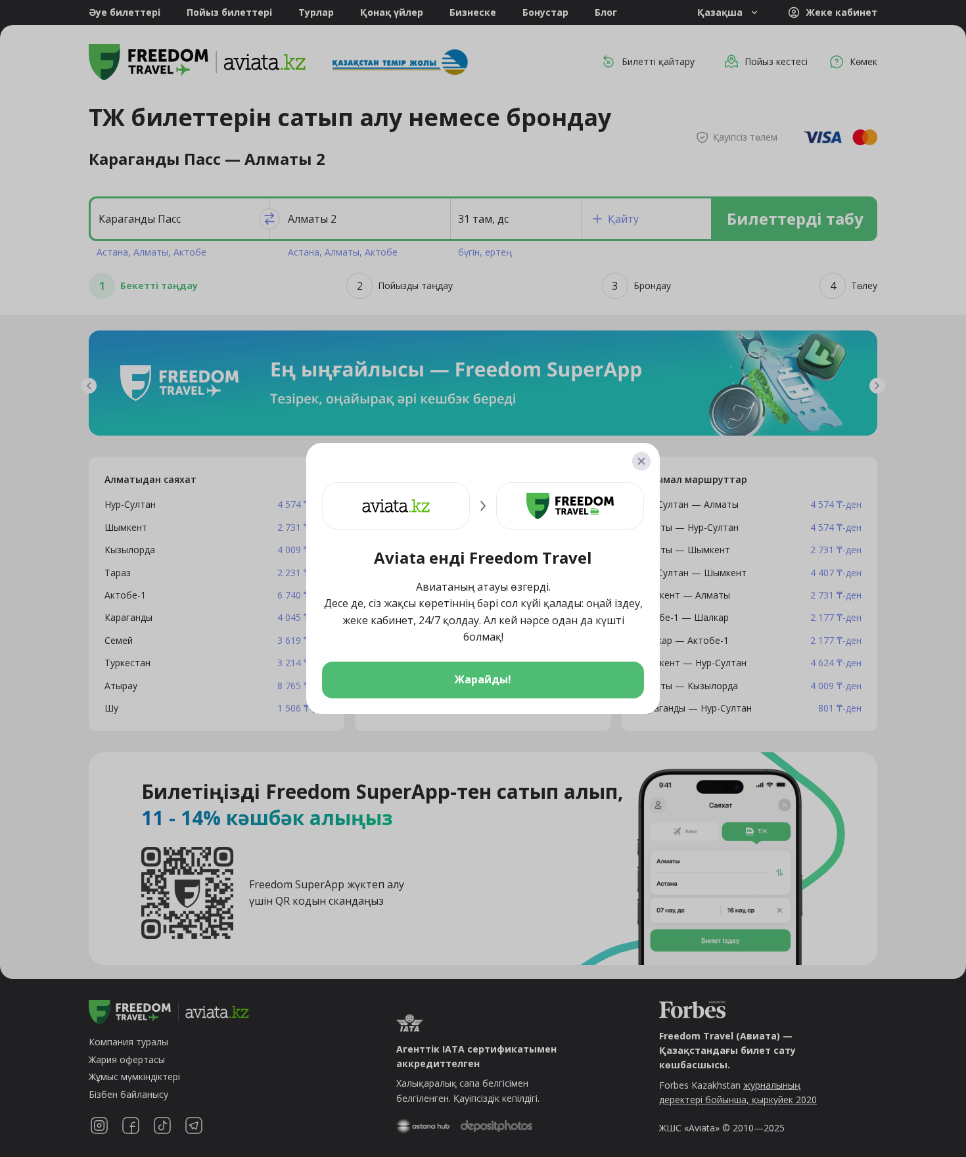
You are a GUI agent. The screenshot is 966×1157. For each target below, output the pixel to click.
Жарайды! (483, 679)
